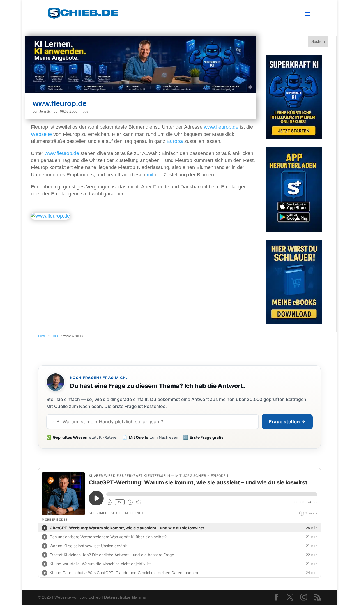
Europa (175, 141)
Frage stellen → (287, 421)
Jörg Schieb (48, 112)
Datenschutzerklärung (125, 597)
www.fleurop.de (221, 127)
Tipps (84, 112)
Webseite (41, 134)
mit (150, 174)
